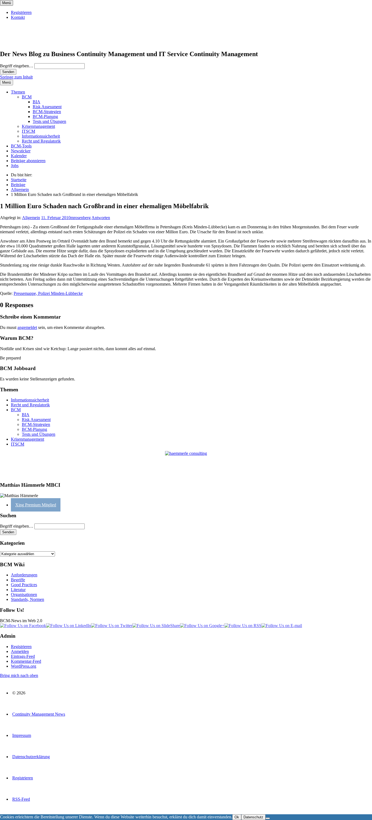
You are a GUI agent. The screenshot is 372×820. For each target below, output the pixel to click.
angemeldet (27, 327)
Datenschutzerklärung (31, 756)
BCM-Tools (21, 146)
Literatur (18, 589)
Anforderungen (24, 575)
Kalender (19, 155)
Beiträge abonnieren (28, 160)
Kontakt (18, 17)
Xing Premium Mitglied (35, 505)
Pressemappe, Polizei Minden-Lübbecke (48, 293)
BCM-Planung (45, 116)
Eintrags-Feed (23, 656)
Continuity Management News (38, 714)
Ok (236, 817)
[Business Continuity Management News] (33, 42)
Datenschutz (253, 817)
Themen (18, 92)
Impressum (21, 735)
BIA (36, 101)
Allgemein (31, 217)
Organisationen (24, 594)
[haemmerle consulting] (186, 464)
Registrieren (21, 12)
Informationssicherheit (41, 136)
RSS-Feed (21, 799)
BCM (27, 97)
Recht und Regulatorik (41, 141)
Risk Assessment (47, 106)
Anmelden (20, 651)
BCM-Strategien (47, 111)
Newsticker (21, 151)
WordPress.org (23, 666)
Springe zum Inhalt (16, 77)
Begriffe (18, 579)
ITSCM (28, 131)
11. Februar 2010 (56, 217)
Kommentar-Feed (26, 661)
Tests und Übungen (49, 121)
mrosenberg (81, 217)
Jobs (15, 165)
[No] (268, 818)
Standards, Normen (27, 599)
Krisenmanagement (38, 126)
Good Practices (24, 584)
